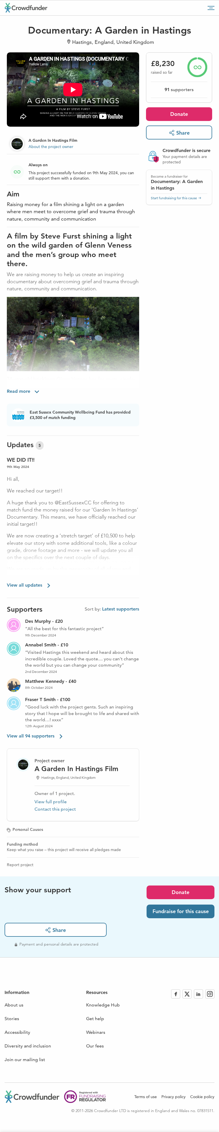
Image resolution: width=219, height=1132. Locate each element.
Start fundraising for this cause (174, 198)
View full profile (51, 801)
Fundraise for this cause (181, 911)
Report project (20, 864)
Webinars (95, 1032)
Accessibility (17, 1032)
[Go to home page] (26, 8)
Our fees (95, 1046)
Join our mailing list (25, 1059)
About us (14, 1005)
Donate (179, 114)
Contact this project (55, 809)
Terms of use (145, 1096)
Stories (12, 1018)
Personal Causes (28, 829)
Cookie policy (202, 1096)
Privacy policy (173, 1096)
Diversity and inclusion (28, 1046)
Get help (95, 1018)
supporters (179, 89)
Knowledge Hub (103, 1005)
